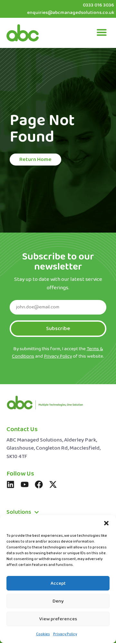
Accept (58, 583)
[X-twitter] (53, 484)
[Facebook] (39, 484)
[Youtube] (25, 484)
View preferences (58, 619)
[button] (106, 523)
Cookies (43, 634)
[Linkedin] (10, 484)
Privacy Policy (65, 634)
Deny (58, 601)
